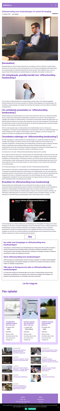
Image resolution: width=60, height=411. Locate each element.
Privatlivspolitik (32, 408)
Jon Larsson (15, 14)
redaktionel (55, 13)
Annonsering (40, 399)
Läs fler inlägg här (30, 283)
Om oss (41, 401)
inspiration (8, 331)
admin (8, 329)
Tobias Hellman (29, 329)
